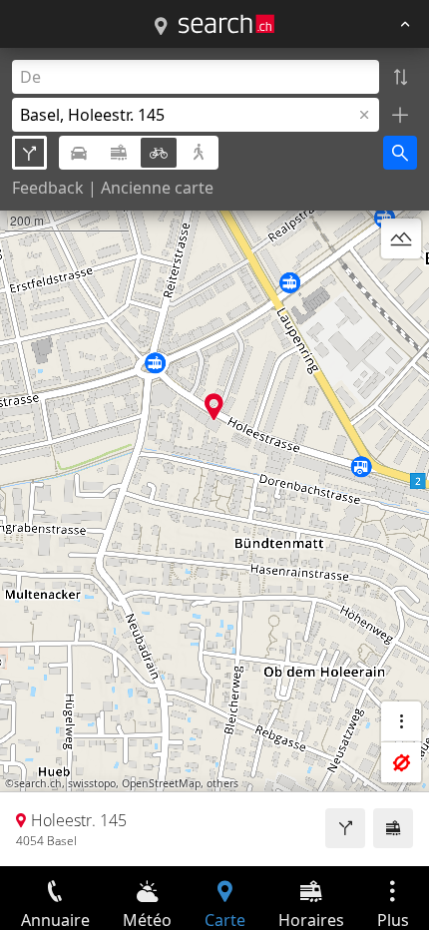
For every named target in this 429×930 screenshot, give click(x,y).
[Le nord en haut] (401, 286)
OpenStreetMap (161, 783)
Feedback (48, 188)
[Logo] (226, 24)
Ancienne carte (157, 188)
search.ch (38, 783)
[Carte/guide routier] (161, 27)
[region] (214, 457)
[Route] (345, 828)
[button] (214, 406)
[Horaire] (393, 828)
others (222, 783)
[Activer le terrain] (401, 238)
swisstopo (92, 783)
